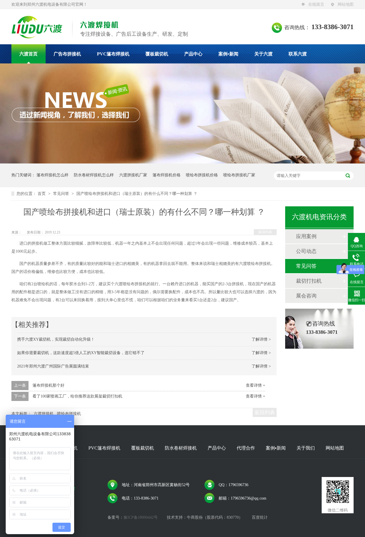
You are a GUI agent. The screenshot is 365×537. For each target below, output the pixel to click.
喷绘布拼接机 (69, 414)
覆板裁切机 (156, 53)
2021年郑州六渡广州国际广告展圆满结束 (53, 366)
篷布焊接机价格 (167, 175)
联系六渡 (298, 53)
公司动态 (306, 251)
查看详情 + (255, 385)
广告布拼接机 (67, 53)
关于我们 (306, 448)
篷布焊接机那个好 (48, 385)
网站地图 (346, 4)
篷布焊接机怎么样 (52, 175)
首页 (42, 193)
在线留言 (316, 4)
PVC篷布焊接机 (113, 53)
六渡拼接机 (44, 414)
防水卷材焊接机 (181, 448)
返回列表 (265, 232)
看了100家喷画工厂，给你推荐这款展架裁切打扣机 (77, 396)
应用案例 (306, 236)
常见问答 (61, 193)
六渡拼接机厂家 (133, 175)
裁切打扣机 (309, 281)
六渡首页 (28, 53)
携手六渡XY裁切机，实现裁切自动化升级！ (56, 339)
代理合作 (246, 448)
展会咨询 (306, 296)
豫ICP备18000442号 (140, 517)
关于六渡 (263, 53)
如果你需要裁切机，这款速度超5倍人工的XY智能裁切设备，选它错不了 (81, 353)
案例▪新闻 (228, 53)
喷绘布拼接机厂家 (239, 175)
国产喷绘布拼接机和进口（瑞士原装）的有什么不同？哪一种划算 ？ (136, 193)
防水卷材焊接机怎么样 (94, 175)
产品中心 (193, 53)
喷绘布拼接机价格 (202, 175)
